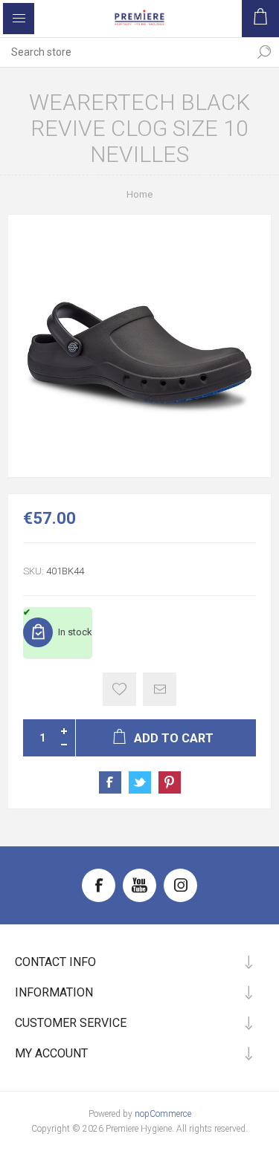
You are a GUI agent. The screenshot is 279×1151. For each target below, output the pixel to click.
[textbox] (124, 52)
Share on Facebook (110, 782)
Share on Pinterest (169, 782)
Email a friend (159, 689)
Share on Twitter (140, 782)
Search (264, 52)
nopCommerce (163, 1114)
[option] (139, 346)
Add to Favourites (119, 689)
